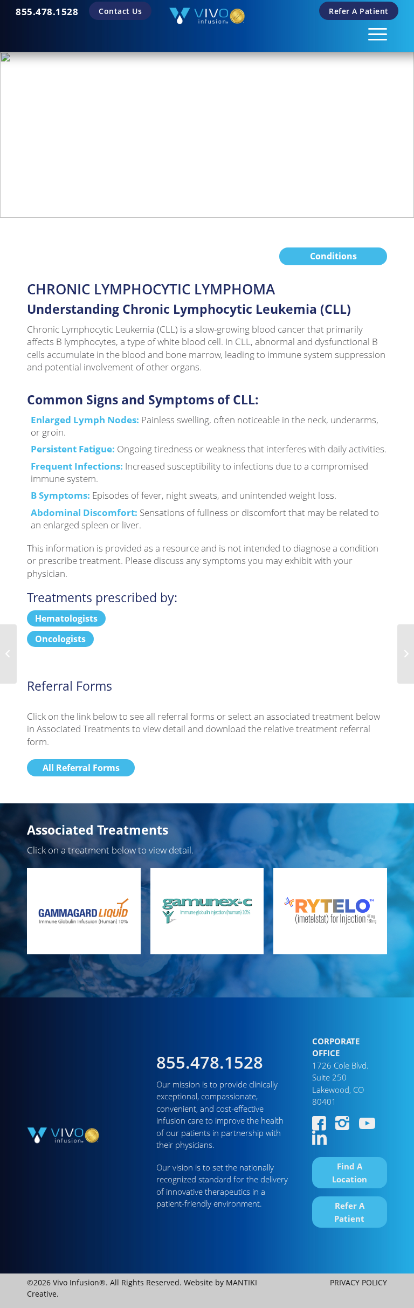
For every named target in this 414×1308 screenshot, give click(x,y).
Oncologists (60, 639)
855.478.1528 (47, 11)
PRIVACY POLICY (358, 1282)
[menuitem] (47, 11)
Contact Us (120, 11)
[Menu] (372, 32)
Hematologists (66, 618)
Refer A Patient (359, 11)
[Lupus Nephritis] (8, 654)
